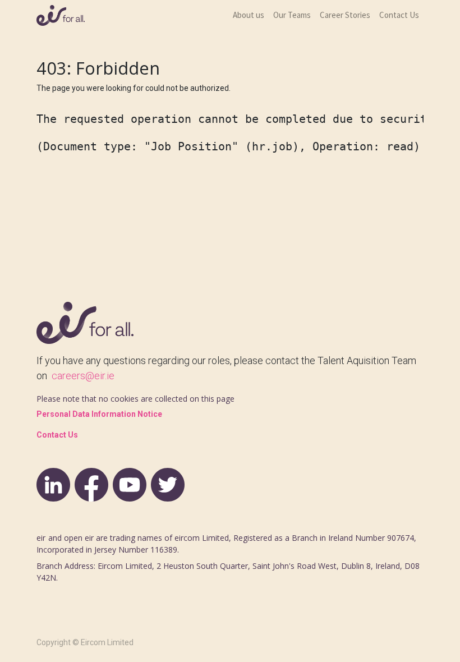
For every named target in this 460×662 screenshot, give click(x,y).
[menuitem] (248, 15)
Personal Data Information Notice (99, 414)
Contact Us (57, 434)
